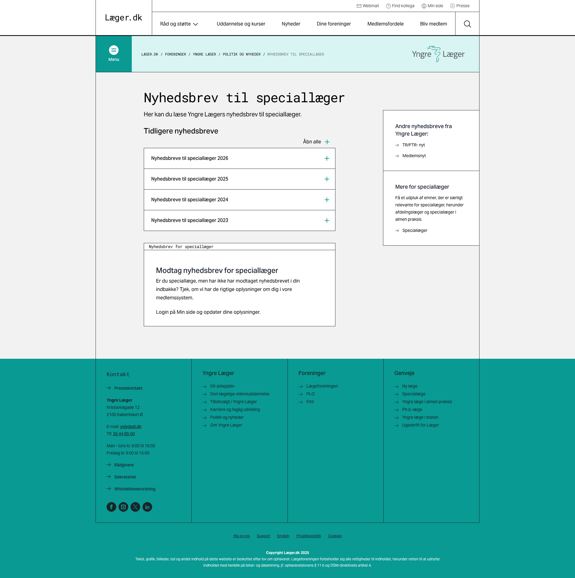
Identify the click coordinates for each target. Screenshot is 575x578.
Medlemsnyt (414, 155)
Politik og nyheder (242, 54)
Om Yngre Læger (226, 425)
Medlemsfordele (385, 24)
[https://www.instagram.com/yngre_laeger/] (123, 507)
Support (263, 536)
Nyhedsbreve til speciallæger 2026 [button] (189, 158)
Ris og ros (242, 536)
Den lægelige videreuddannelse (240, 394)
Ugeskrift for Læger (420, 425)
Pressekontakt (128, 388)
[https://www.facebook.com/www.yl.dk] (111, 507)
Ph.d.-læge (412, 409)
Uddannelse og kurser (241, 24)
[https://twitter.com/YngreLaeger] (135, 507)
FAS (310, 401)
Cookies (335, 536)
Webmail (371, 5)
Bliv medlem (433, 24)
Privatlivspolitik (308, 536)
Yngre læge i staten (420, 417)
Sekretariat (125, 477)
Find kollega (403, 5)
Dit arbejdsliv (222, 386)
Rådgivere (124, 465)
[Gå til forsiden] (123, 18)
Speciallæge (414, 394)
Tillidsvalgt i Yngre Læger (233, 401)
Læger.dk (149, 54)
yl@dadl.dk (130, 426)
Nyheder (291, 24)
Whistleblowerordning (134, 489)
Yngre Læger (204, 54)
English (283, 536)
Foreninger (175, 54)
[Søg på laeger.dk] (467, 24)
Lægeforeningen (322, 386)
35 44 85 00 (124, 433)
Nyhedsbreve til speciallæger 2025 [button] (189, 179)
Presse (463, 5)
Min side (435, 5)
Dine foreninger (334, 24)
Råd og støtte (175, 24)
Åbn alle (312, 141)
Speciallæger (414, 230)
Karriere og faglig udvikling (235, 409)
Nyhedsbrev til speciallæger (295, 54)
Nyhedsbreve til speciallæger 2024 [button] (189, 199)
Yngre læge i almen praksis (427, 401)
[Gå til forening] (438, 54)
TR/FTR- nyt (413, 145)
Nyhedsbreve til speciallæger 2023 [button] (189, 220)
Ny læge (409, 386)
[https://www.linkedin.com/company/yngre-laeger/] (147, 507)
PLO (310, 394)
